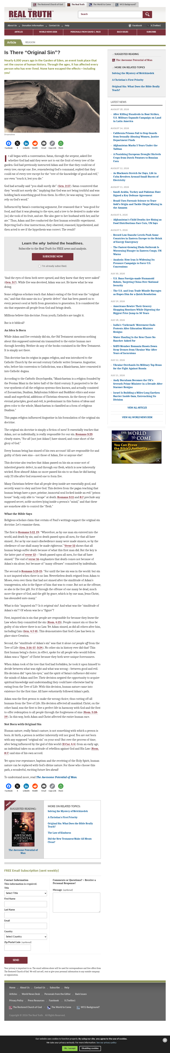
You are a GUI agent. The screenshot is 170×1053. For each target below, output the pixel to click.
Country (8, 931)
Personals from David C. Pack (86, 32)
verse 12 (30, 554)
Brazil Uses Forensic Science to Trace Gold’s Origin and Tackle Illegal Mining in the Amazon (137, 204)
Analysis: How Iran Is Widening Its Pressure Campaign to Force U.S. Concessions (134, 263)
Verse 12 (69, 545)
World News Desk (48, 32)
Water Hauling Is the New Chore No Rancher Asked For (134, 339)
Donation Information (33, 26)
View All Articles (137, 408)
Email (7, 921)
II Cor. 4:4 (69, 744)
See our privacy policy (106, 1043)
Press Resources (36, 1001)
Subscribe (151, 32)
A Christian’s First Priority (63, 817)
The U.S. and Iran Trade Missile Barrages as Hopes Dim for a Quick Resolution (137, 292)
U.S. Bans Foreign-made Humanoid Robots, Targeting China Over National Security (135, 282)
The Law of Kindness (59, 832)
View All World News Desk (137, 417)
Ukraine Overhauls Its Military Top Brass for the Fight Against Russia (137, 366)
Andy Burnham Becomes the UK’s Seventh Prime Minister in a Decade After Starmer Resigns (138, 384)
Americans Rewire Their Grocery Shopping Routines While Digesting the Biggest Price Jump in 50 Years (136, 310)
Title (6, 888)
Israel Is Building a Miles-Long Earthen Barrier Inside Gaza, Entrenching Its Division (136, 396)
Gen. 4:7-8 (30, 631)
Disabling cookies (90, 1048)
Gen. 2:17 (64, 186)
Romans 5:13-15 (31, 571)
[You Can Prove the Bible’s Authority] (137, 448)
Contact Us (54, 26)
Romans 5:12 (26, 532)
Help (67, 26)
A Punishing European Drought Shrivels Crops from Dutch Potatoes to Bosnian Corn (137, 158)
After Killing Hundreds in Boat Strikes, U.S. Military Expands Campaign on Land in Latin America (137, 118)
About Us (12, 26)
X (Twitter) (156, 26)
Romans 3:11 (65, 497)
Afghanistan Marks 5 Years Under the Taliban (135, 147)
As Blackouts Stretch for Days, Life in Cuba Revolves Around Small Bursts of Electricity (135, 177)
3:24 (39, 647)
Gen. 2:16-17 (28, 647)
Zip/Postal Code (12, 942)
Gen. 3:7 (10, 282)
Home (12, 988)
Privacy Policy (16, 1001)
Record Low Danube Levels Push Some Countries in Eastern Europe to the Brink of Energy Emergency (137, 238)
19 (37, 532)
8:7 (82, 497)
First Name (9, 899)
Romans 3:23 (84, 434)
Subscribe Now (53, 256)
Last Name (9, 910)
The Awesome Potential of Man (56, 777)
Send (16, 960)
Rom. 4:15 (54, 622)
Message (57, 890)
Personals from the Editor (57, 994)
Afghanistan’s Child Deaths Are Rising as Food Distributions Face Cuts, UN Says (137, 221)
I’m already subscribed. (54, 266)
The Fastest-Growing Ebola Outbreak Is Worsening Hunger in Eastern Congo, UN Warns (137, 251)
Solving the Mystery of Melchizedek (68, 811)
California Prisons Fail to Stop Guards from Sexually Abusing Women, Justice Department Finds (136, 137)
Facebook (137, 26)
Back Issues (122, 32)
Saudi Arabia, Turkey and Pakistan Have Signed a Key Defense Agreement (137, 193)
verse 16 (33, 559)
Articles (19, 32)
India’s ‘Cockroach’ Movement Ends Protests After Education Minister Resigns (134, 328)
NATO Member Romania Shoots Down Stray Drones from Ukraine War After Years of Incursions (135, 350)
